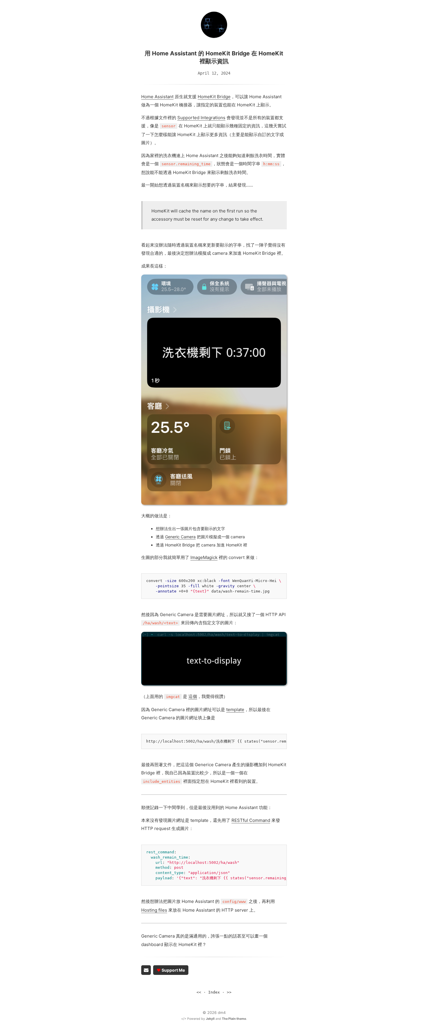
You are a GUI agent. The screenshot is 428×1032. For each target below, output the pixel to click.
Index (214, 992)
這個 (192, 696)
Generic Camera (180, 536)
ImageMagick (203, 557)
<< (199, 992)
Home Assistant (157, 96)
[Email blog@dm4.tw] (146, 970)
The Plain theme (234, 1019)
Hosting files (154, 910)
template (235, 709)
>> (229, 992)
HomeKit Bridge (214, 96)
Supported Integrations (201, 117)
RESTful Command (250, 820)
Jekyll (210, 1019)
